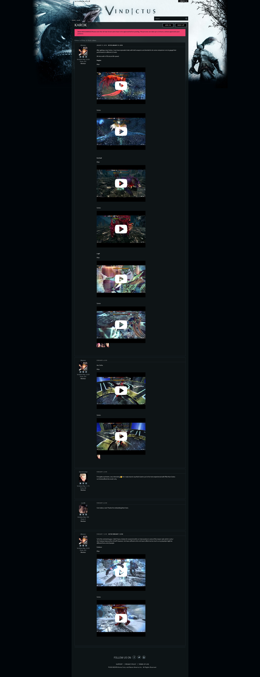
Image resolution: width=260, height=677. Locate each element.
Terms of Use (144, 664)
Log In (168, 25)
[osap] (99, 345)
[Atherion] (83, 51)
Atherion (83, 45)
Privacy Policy (130, 664)
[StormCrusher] (107, 345)
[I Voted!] (86, 57)
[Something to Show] (80, 57)
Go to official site (81, 1)
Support (119, 664)
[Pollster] (86, 483)
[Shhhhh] (83, 57)
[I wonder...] (86, 514)
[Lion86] (103, 345)
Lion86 (83, 503)
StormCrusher (83, 472)
